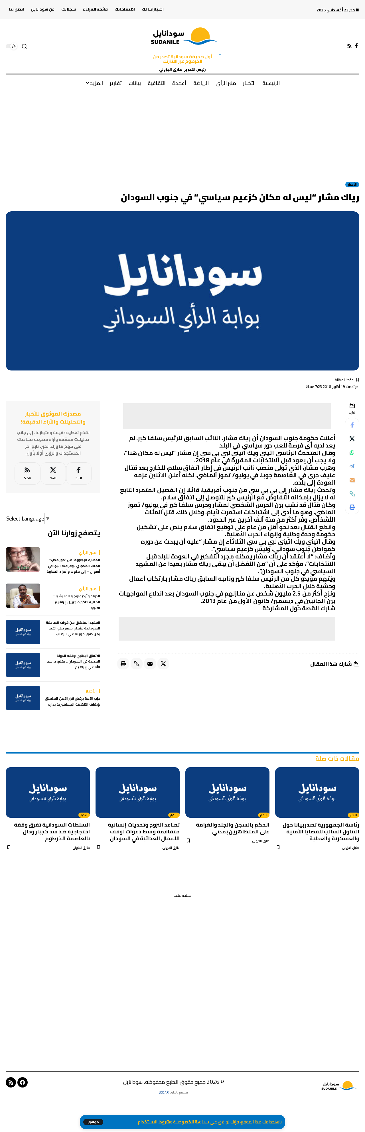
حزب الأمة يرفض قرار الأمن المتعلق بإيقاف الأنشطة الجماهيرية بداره (72, 702)
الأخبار (352, 184)
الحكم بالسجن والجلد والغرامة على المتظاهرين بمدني (232, 828)
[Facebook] (356, 46)
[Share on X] (352, 439)
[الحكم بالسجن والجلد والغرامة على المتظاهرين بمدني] (227, 792)
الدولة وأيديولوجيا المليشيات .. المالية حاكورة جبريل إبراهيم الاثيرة (75, 602)
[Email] (352, 480)
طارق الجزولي (350, 847)
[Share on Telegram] (352, 466)
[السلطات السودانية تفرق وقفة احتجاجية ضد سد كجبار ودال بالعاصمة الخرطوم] (48, 792)
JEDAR (164, 1092)
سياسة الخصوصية (191, 1122)
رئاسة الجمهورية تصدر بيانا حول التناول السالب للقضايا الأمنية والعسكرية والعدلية (321, 831)
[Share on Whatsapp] (352, 452)
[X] (53, 473)
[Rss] (349, 46)
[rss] (27, 473)
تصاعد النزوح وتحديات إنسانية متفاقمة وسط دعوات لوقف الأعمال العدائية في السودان (144, 831)
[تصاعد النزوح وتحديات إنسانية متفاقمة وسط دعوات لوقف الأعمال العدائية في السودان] (138, 792)
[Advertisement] (182, 134)
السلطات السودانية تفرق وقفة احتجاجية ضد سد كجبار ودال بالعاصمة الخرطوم (52, 831)
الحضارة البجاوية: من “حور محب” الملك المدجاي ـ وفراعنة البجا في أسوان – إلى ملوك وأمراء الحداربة (73, 566)
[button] (93, 1122)
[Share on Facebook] (352, 425)
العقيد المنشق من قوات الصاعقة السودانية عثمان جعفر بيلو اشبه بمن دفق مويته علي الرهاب (73, 628)
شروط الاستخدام (154, 1122)
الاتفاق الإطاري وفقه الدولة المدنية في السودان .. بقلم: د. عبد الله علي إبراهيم (73, 661)
